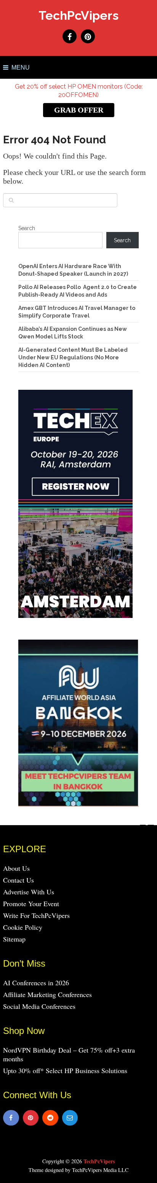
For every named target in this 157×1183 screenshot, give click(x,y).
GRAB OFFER (78, 110)
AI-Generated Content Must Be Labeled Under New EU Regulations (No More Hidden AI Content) (73, 357)
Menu (20, 67)
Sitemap (14, 938)
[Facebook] (11, 1118)
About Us (16, 868)
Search (26, 228)
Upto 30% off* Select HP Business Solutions (65, 1070)
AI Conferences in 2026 (36, 982)
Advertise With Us (28, 891)
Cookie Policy (22, 927)
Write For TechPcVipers (36, 915)
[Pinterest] (31, 1118)
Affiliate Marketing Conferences (47, 994)
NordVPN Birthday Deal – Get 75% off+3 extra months (69, 1054)
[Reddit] (50, 1118)
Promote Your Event (31, 903)
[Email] (70, 1118)
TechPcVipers (78, 15)
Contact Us (18, 879)
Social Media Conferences (39, 1006)
